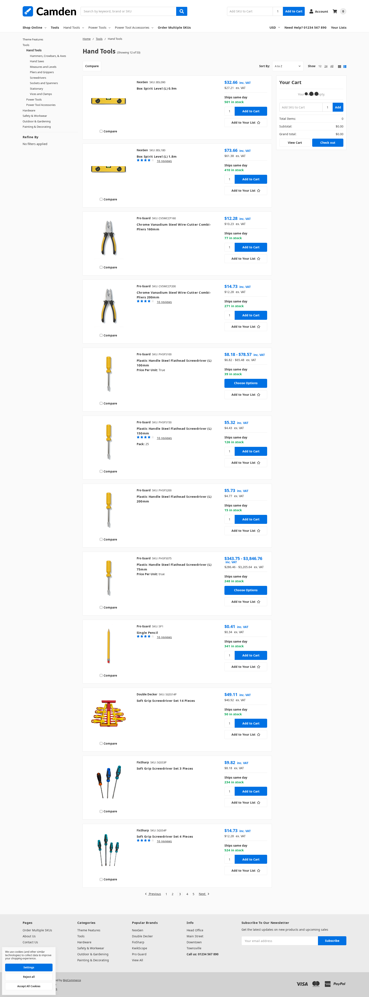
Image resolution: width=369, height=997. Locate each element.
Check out (327, 143)
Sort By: (264, 66)
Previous (154, 894)
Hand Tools (71, 27)
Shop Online (32, 27)
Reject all (29, 977)
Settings (28, 967)
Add (338, 107)
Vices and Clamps (41, 94)
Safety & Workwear (35, 116)
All (331, 66)
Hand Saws (37, 61)
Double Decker (142, 936)
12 (319, 66)
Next (202, 894)
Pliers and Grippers (42, 72)
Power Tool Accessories (132, 27)
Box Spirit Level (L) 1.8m (157, 156)
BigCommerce (72, 980)
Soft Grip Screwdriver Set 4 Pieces (165, 836)
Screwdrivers (38, 78)
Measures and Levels (43, 67)
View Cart (295, 143)
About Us (29, 936)
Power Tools (97, 27)
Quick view (108, 103)
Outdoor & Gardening (37, 121)
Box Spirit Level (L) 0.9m (157, 88)
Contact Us (30, 942)
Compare (92, 66)
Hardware (29, 110)
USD (272, 27)
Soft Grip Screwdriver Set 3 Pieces (165, 768)
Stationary (36, 88)
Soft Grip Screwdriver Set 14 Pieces (166, 700)
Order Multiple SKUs (174, 27)
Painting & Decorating (37, 127)
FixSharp (138, 942)
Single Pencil (147, 632)
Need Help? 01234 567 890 (305, 27)
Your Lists (338, 27)
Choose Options (246, 383)
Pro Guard (139, 954)
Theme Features (33, 39)
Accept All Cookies (28, 986)
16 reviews (164, 161)
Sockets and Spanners (44, 83)
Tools (55, 27)
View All (137, 960)
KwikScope (139, 948)
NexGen (137, 930)
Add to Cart (293, 11)
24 (325, 66)
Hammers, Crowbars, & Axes (48, 56)
